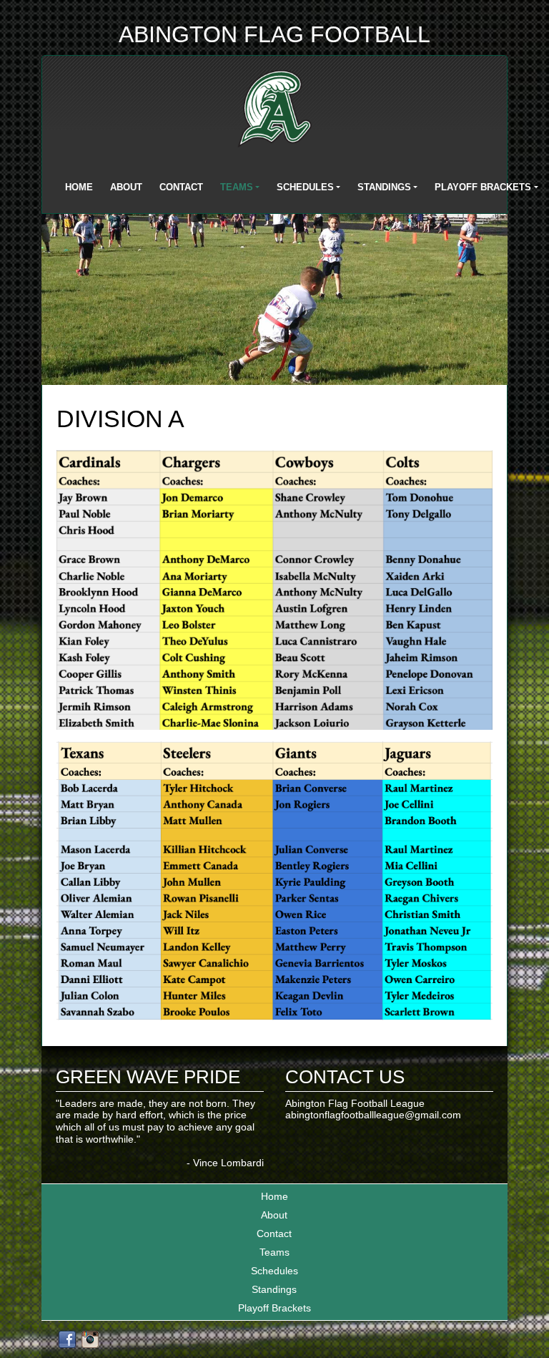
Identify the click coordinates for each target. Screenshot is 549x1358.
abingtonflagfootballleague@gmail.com (373, 1114)
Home (79, 187)
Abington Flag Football (274, 34)
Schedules (305, 187)
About (126, 187)
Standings (384, 187)
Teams (236, 187)
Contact (181, 187)
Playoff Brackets (483, 187)
